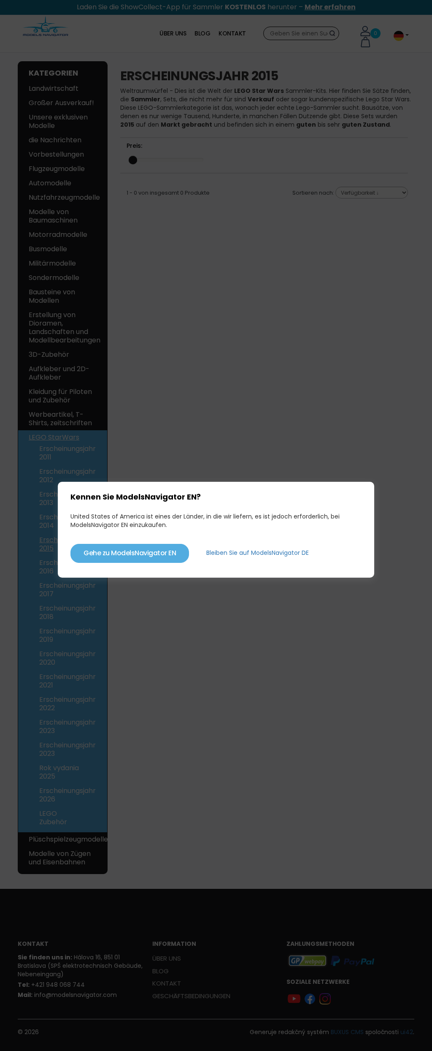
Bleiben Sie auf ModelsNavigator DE (257, 553)
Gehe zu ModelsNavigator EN (130, 553)
